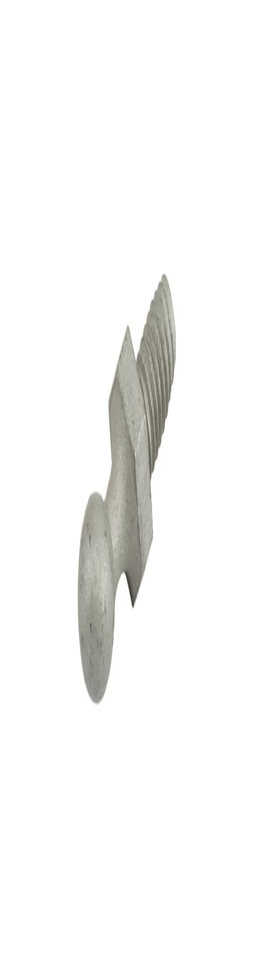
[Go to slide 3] (4, 539)
